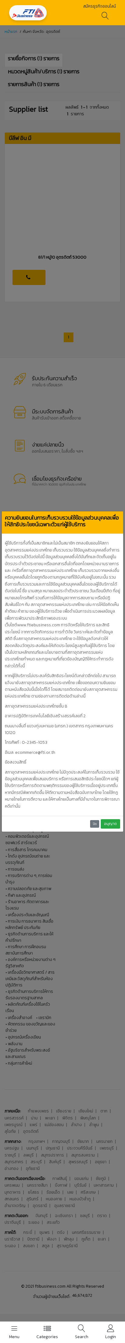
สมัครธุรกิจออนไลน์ (99, 6)
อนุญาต (110, 823)
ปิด (95, 824)
